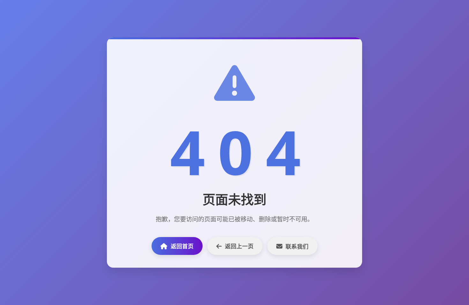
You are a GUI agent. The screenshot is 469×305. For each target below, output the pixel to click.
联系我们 (297, 246)
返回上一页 (239, 246)
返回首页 (182, 246)
